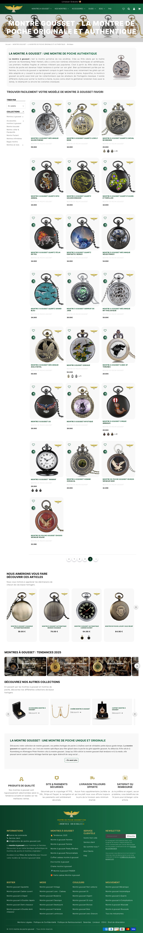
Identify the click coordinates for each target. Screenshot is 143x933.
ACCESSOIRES (77, 9)
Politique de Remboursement (70, 922)
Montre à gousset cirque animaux (115, 422)
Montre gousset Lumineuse (51, 914)
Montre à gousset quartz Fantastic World (79, 253)
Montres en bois (13, 145)
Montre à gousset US (41, 421)
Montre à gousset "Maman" (43, 479)
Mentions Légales (24, 922)
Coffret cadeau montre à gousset (65, 857)
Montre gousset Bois (81, 909)
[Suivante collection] (134, 714)
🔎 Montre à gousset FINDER (63, 871)
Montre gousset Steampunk (51, 905)
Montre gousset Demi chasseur (20, 905)
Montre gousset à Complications (119, 900)
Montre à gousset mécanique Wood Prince (116, 253)
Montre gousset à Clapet (17, 896)
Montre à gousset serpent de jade (81, 309)
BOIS (101, 9)
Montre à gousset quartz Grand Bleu (46, 309)
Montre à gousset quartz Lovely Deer (82, 139)
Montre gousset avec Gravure (85, 914)
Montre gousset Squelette (18, 887)
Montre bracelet (13, 126)
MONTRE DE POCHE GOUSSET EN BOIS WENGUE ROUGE (46, 536)
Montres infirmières (14, 138)
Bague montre (12, 142)
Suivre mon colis (90, 838)
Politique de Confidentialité (45, 922)
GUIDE (91, 9)
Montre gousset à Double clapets (21, 900)
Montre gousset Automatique (118, 891)
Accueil (8, 44)
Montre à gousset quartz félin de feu (45, 253)
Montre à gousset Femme (61, 844)
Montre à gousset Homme (61, 840)
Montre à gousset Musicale (117, 905)
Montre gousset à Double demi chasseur (20, 910)
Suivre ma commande (18, 835)
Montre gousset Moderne (50, 896)
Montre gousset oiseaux (78, 365)
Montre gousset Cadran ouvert (20, 891)
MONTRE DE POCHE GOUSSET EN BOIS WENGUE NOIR (118, 480)
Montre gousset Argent (82, 896)
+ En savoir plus (71, 760)
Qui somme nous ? (91, 847)
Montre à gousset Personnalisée (64, 853)
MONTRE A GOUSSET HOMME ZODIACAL (79, 480)
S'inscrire (131, 836)
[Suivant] (136, 607)
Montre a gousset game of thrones (115, 366)
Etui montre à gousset (60, 862)
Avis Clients (88, 851)
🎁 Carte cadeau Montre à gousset (65, 875)
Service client (14, 838)
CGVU (103, 922)
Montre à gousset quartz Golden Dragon (79, 197)
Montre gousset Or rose (83, 900)
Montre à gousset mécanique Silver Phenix (45, 139)
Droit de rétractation (116, 922)
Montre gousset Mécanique (117, 887)
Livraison (96, 922)
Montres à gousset (14, 116)
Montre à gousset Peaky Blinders (64, 849)
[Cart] (139, 8)
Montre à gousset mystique (80, 421)
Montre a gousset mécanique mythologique (116, 309)
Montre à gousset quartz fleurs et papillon (118, 197)
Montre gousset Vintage (50, 887)
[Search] (128, 8)
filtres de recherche (28, 855)
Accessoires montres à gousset (14, 122)
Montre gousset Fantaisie (50, 909)
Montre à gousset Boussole (117, 909)
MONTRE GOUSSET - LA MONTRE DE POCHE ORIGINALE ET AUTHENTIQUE (39, 44)
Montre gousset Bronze (83, 905)
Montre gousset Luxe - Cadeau (53, 891)
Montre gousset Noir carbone (85, 887)
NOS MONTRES (61, 9)
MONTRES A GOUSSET (40, 9)
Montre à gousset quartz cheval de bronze (118, 139)
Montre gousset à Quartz (116, 896)
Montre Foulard (13, 135)
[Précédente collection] (8, 714)
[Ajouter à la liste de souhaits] (33, 104)
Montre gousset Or (80, 891)
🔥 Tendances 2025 (59, 835)
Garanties (87, 922)
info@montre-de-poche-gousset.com (25, 841)
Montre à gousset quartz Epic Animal (45, 197)
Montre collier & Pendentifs (13, 131)
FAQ (109, 9)
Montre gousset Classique (51, 900)
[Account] (134, 8)
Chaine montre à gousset (61, 866)
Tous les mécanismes (115, 914)
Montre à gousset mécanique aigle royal (45, 366)
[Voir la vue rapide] (33, 111)
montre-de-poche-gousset (24, 929)
